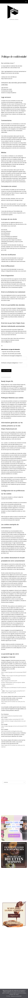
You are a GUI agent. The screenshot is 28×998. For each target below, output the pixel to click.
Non (9, 996)
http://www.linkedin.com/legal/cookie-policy (11, 731)
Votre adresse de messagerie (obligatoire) (11, 355)
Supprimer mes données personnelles (11, 353)
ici (15, 393)
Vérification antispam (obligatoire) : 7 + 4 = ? (11, 363)
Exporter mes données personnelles (11, 351)
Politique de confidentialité (16, 996)
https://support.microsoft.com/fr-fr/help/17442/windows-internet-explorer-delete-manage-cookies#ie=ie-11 (13, 682)
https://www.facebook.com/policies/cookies (11, 716)
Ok (7, 996)
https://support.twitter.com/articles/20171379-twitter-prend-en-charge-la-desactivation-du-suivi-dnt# (13, 721)
